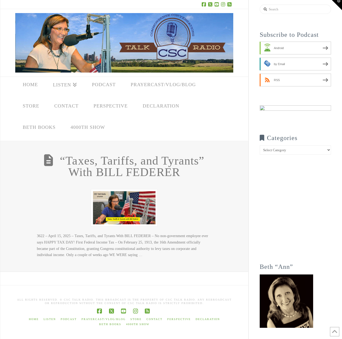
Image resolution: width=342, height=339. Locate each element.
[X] (211, 4)
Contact (154, 319)
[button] (337, 5)
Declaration (208, 319)
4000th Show (137, 324)
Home (34, 319)
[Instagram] (223, 4)
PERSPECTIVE (179, 319)
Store (136, 319)
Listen (50, 319)
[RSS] (230, 4)
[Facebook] (204, 4)
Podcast (69, 319)
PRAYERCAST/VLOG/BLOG (103, 319)
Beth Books (110, 324)
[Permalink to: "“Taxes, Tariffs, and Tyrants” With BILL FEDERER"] (124, 207)
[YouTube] (217, 4)
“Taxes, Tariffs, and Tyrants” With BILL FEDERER (132, 166)
